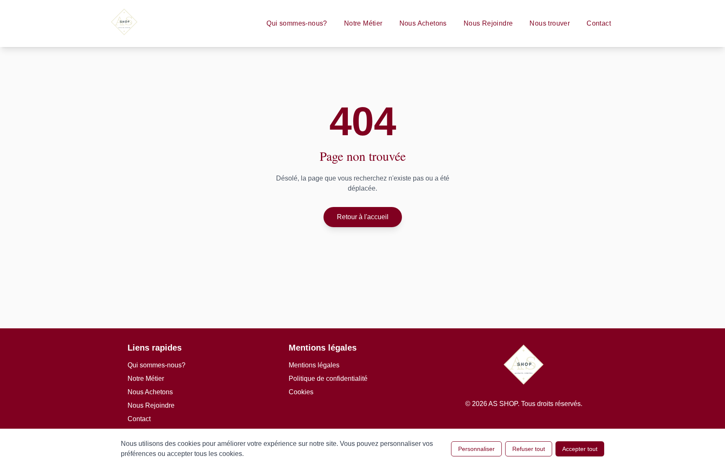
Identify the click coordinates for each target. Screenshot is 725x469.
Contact (599, 23)
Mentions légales (314, 365)
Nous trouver (549, 23)
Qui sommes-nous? (296, 23)
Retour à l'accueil (363, 216)
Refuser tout (528, 448)
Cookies (301, 392)
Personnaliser (476, 448)
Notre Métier (363, 23)
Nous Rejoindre (488, 23)
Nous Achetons (423, 23)
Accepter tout (579, 448)
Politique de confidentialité (328, 378)
